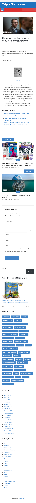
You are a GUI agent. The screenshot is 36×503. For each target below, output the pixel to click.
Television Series (20, 369)
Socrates (21, 498)
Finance (6, 463)
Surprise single (7, 369)
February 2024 (8, 422)
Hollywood (14, 334)
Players (28, 345)
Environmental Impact (9, 331)
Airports (24, 316)
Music (5, 472)
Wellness (6, 380)
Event (5, 459)
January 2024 (8, 424)
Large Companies (8, 338)
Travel (16, 373)
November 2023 (8, 428)
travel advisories (26, 373)
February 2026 (8, 406)
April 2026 (7, 402)
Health (5, 334)
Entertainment (8, 454)
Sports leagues (22, 362)
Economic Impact (20, 327)
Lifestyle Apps (20, 338)
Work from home (8, 384)
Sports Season (7, 366)
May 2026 (7, 400)
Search (4, 268)
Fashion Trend (24, 331)
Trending (25, 377)
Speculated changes (9, 362)
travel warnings (8, 377)
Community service (21, 323)
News (5, 474)
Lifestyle (6, 467)
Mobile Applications (21, 341)
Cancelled (18, 320)
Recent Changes (23, 352)
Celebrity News (8, 448)
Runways (16, 355)
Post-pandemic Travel (9, 352)
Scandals (19, 359)
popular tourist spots (10, 348)
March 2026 (7, 404)
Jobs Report (23, 334)
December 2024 (8, 417)
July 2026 (6, 397)
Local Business (8, 470)
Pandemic (20, 345)
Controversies (7, 327)
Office (12, 345)
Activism (6, 316)
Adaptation (15, 316)
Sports (6, 476)
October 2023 (8, 431)
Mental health (7, 341)
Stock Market (19, 366)
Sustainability (8, 479)
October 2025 (8, 415)
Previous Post (9, 139)
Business (6, 445)
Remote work (7, 355)
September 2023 (8, 433)
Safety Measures (8, 359)
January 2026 (8, 408)
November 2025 (8, 413)
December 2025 (8, 411)
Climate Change (7, 323)
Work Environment (17, 380)
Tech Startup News (9, 481)
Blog (13, 46)
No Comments (20, 46)
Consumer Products (9, 450)
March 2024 (7, 419)
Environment (7, 456)
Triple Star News (13, 4)
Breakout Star (7, 320)
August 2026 (7, 395)
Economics (7, 452)
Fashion (6, 461)
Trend (18, 377)
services (27, 359)
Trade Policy (7, 373)
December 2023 (8, 426)
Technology (7, 483)
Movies (5, 345)
